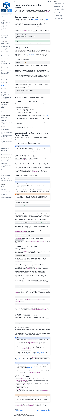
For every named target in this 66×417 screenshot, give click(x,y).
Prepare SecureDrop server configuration (58, 13)
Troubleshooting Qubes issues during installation (6, 98)
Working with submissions (5, 49)
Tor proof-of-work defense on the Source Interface (6, 136)
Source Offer (29, 367)
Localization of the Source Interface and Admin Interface (59, 9)
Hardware (3, 61)
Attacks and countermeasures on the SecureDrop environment (6, 197)
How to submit (3, 37)
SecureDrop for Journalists (6, 43)
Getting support (4, 28)
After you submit (4, 38)
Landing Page (3, 120)
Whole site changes (4, 125)
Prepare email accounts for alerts (6, 65)
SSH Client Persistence (30, 54)
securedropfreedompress (22, 198)
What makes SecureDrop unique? (5, 23)
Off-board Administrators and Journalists (6, 152)
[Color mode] (50, 1)
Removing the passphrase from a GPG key (6, 112)
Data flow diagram (4, 194)
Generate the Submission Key (6, 70)
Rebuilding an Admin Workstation (4, 171)
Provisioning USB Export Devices (5, 95)
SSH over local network (5, 139)
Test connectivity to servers (59, 3)
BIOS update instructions (5, 178)
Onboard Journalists (4, 117)
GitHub (16, 359)
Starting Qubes (3, 44)
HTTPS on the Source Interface (6, 138)
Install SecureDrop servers (58, 18)
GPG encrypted (36, 353)
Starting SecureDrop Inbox (5, 46)
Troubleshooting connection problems (6, 166)
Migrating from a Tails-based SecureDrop (6, 107)
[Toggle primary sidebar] (15, 1)
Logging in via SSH (4, 150)
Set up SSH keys (57, 4)
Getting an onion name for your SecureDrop (6, 123)
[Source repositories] (48, 1)
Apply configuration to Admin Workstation (6, 88)
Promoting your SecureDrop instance (6, 130)
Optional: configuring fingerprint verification (58, 16)
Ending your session (4, 51)
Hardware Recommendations (6, 191)
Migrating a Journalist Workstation (5, 109)
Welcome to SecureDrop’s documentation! (5, 17)
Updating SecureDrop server (6, 159)
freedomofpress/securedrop (21, 139)
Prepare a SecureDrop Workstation (5, 68)
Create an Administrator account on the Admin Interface (6, 90)
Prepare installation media (5, 63)
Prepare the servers (4, 82)
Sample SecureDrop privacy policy (6, 127)
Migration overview (4, 104)
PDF (2, 201)
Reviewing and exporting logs (6, 180)
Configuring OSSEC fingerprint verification (6, 142)
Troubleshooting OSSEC (5, 100)
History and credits (4, 29)
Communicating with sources (6, 48)
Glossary (2, 186)
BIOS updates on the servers (6, 173)
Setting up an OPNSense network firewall (5, 80)
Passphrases (3, 189)
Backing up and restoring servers (5, 169)
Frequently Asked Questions (6, 187)
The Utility (6, 154)
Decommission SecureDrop (6, 175)
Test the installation (4, 92)
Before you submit (4, 35)
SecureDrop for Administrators (6, 55)
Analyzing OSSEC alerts (5, 148)
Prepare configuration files (58, 6)
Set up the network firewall (6, 75)
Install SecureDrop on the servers (6, 85)
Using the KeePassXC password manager (5, 73)
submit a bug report (41, 352)
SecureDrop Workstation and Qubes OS (6, 26)
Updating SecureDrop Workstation (5, 161)
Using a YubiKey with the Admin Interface (6, 133)
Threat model (3, 192)
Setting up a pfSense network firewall (6, 77)
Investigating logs (4, 163)
